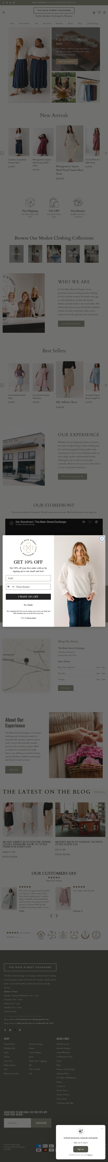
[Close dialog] (102, 538)
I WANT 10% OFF (28, 596)
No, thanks (28, 604)
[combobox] (10, 587)
